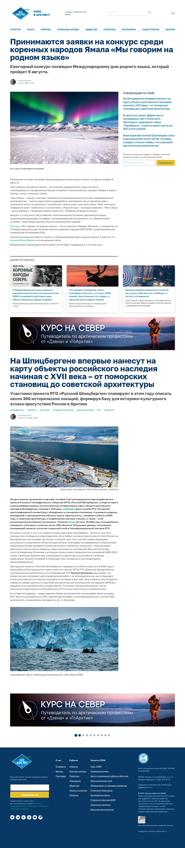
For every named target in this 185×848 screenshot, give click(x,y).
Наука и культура (78, 790)
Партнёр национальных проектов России (155, 825)
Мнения (170, 29)
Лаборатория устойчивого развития (108, 785)
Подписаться (165, 162)
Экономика (129, 29)
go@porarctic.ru (145, 787)
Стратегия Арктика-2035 (102, 800)
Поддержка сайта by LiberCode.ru (152, 831)
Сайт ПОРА (95, 766)
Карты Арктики (85, 410)
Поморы (31, 410)
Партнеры (61, 776)
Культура (15, 29)
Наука (30, 29)
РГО (99, 410)
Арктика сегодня (77, 771)
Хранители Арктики (100, 804)
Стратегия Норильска (101, 790)
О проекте (61, 766)
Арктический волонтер (102, 809)
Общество (91, 29)
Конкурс (15, 226)
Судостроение (150, 29)
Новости (73, 766)
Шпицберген (17, 410)
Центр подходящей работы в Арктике (109, 776)
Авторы (59, 771)
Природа (46, 29)
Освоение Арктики (63, 410)
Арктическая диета (100, 795)
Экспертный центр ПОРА (155, 793)
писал (71, 521)
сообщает (68, 508)
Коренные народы (68, 29)
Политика (110, 29)
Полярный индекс (99, 771)
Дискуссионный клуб (101, 781)
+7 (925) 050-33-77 (162, 779)
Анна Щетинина (24, 80)
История (44, 410)
